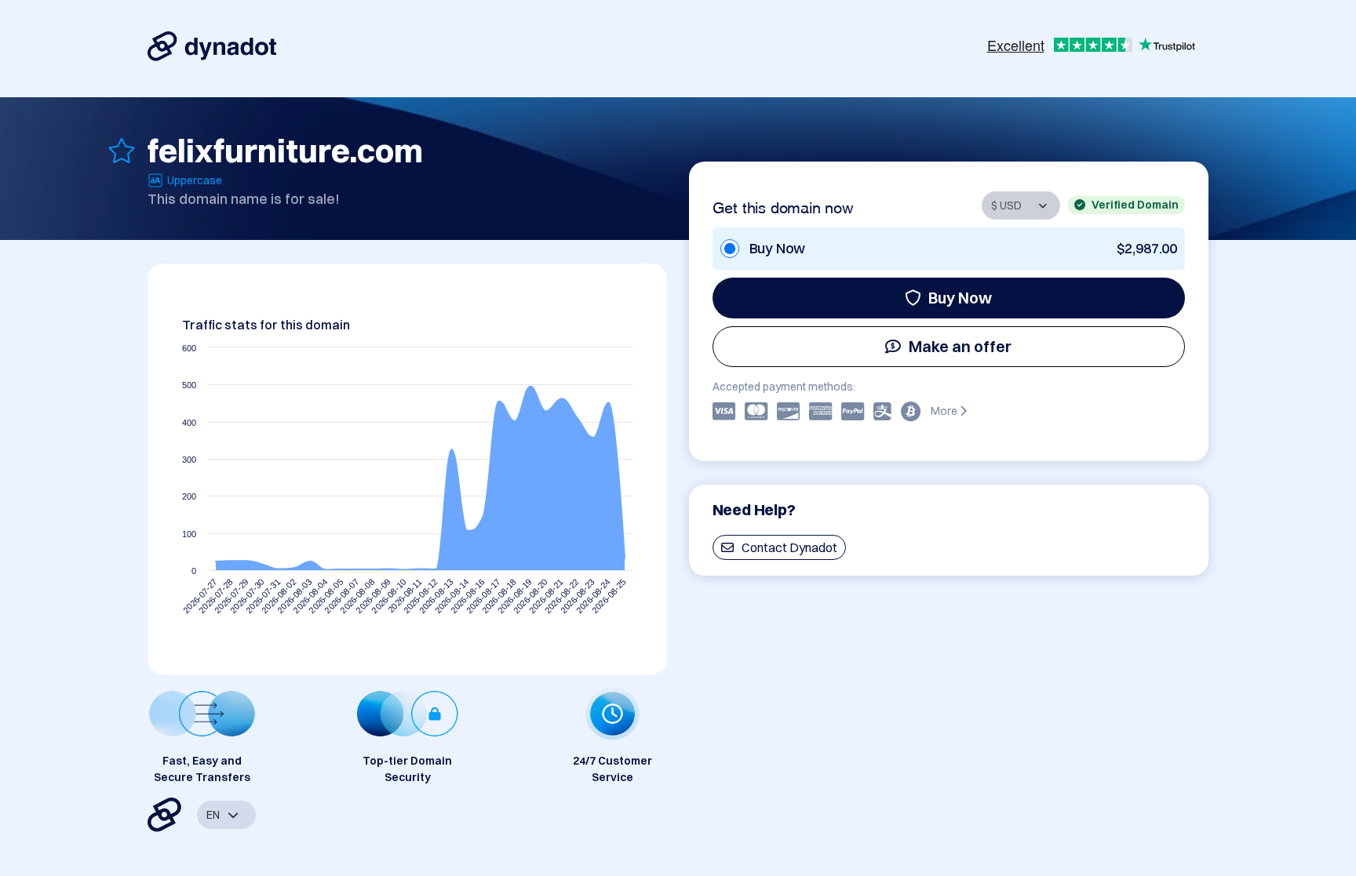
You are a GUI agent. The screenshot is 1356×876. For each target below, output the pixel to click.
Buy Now (960, 297)
